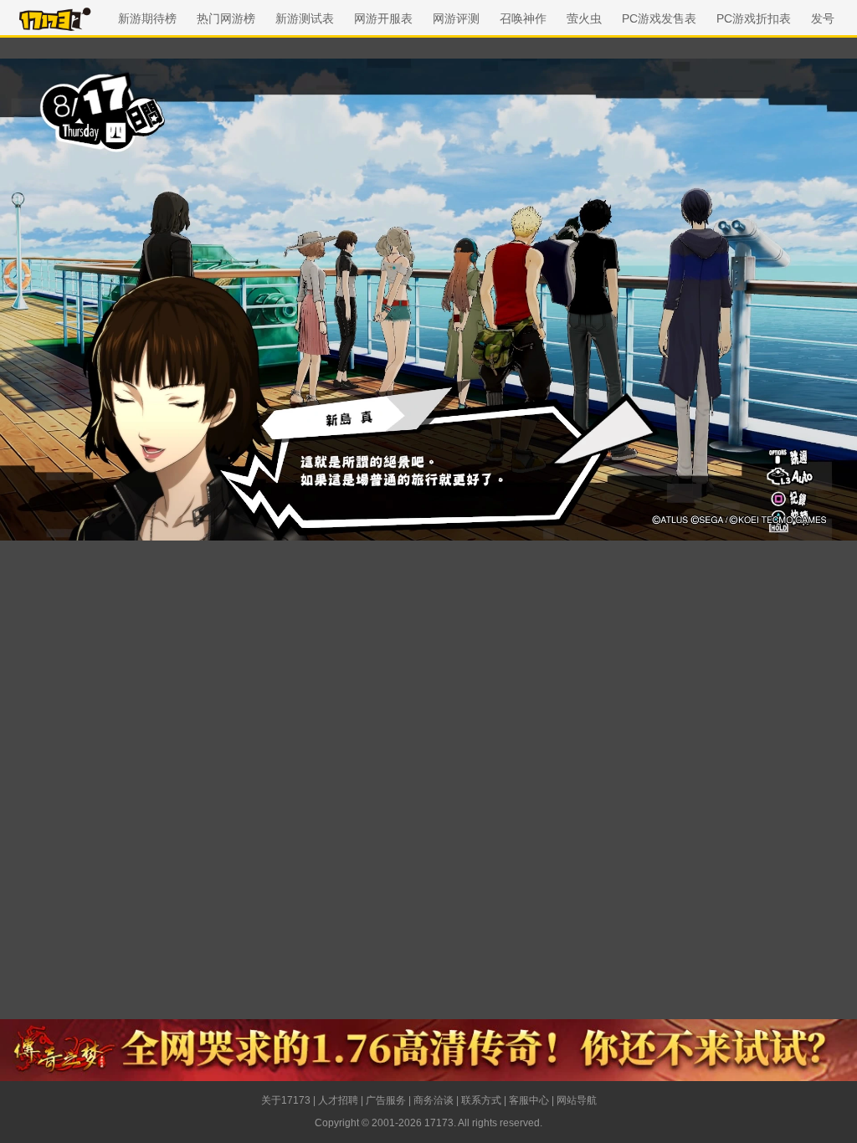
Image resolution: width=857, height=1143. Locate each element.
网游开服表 (383, 18)
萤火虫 (584, 18)
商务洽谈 (433, 1100)
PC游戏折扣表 (753, 18)
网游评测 (456, 18)
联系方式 (481, 1100)
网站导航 (577, 1100)
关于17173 (285, 1100)
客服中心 (529, 1100)
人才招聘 (338, 1100)
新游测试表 (304, 18)
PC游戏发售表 (659, 18)
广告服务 (386, 1100)
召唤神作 (523, 18)
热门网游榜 (226, 18)
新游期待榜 (147, 18)
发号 (822, 18)
